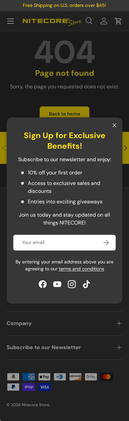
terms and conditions (81, 269)
